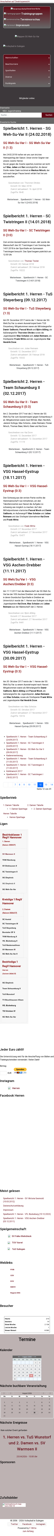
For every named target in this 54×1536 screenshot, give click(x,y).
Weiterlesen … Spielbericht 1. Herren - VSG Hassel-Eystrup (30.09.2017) (28, 725)
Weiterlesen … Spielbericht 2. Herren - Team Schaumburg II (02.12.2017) (28, 451)
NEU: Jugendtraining (12, 111)
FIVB (12, 1269)
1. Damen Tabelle (11, 805)
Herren (16, 1088)
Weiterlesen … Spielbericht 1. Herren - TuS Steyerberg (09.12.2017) (28, 366)
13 (46, 784)
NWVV (13, 1287)
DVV (12, 1281)
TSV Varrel (17, 1242)
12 (40, 784)
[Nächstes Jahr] (50, 1393)
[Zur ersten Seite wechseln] (5, 784)
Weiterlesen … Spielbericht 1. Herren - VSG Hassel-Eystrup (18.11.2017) (28, 544)
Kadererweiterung (14, 755)
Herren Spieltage (17, 817)
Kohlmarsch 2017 (14, 771)
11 (35, 784)
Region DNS (15, 1293)
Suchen (48, 115)
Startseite (5, 108)
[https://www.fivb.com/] (14, 1269)
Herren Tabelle (10, 813)
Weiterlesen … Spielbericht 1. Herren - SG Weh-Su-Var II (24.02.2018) (28, 201)
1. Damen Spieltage (18, 809)
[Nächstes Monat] (43, 1393)
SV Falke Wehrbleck (21, 1236)
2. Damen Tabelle (35, 805)
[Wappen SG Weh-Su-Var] (27, 36)
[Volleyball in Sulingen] (14, 46)
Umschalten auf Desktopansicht (15, 1)
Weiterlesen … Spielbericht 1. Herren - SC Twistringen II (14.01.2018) (28, 279)
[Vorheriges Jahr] (4, 1393)
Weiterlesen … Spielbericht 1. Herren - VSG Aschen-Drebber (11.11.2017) (28, 631)
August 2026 (27, 1357)
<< (19, 1357)
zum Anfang (28, 1531)
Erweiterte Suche (8, 122)
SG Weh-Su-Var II (9, 954)
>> (35, 1357)
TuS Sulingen (18, 1249)
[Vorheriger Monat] (10, 1393)
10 (29, 784)
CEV (12, 1275)
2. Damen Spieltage (43, 809)
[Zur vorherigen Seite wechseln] (10, 784)
